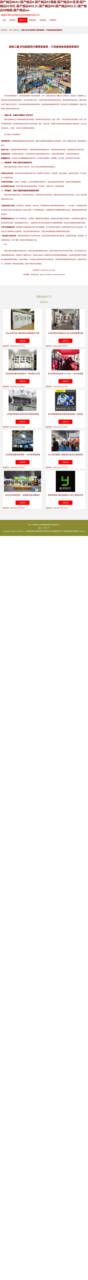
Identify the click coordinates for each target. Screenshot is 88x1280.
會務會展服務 (30, 531)
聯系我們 (32, 20)
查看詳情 (23, 341)
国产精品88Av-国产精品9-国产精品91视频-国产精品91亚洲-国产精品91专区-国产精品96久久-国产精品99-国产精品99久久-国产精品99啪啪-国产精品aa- (43, 6)
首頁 (4, 20)
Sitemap (82, 531)
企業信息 (42, 20)
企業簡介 (12, 20)
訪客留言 (52, 20)
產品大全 (22, 20)
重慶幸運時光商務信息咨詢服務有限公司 (20, 15)
